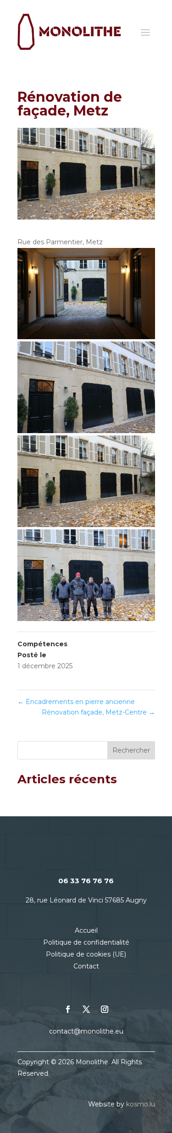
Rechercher (131, 750)
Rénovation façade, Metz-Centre (98, 712)
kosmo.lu (140, 1104)
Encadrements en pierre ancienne (76, 702)
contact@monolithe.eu (86, 1031)
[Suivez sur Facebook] (68, 1009)
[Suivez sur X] (86, 1009)
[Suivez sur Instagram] (104, 1009)
